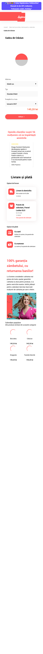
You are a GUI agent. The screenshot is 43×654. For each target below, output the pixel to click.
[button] (21, 84)
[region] (21, 60)
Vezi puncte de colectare (23, 218)
